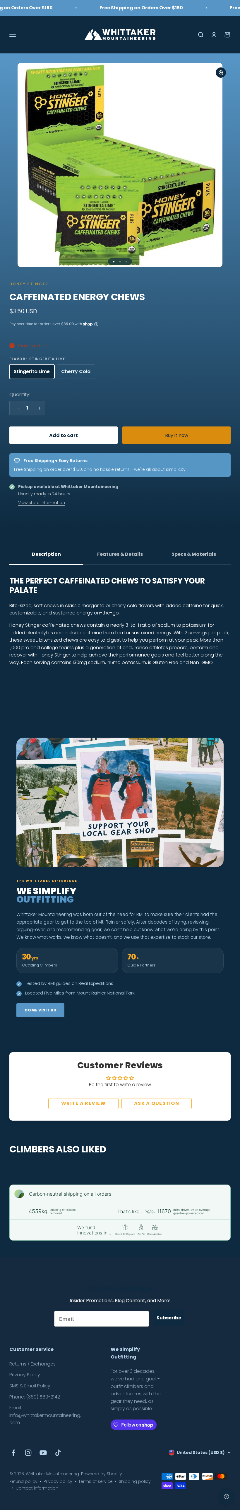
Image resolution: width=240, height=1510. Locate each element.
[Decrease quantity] (17, 408)
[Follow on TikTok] (58, 1453)
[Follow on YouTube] (43, 1453)
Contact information (37, 1488)
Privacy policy (58, 1481)
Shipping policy (135, 1481)
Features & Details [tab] (120, 554)
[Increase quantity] (38, 408)
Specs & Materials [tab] (194, 554)
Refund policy (23, 1481)
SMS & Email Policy (29, 1385)
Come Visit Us (40, 1010)
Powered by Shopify (101, 1474)
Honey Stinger (28, 283)
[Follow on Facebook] (13, 1453)
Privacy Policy (24, 1374)
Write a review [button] (83, 1103)
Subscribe (169, 1317)
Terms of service (95, 1481)
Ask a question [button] (156, 1103)
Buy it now (176, 435)
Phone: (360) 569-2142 (34, 1397)
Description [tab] (46, 554)
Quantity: (19, 394)
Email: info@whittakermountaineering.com (45, 1415)
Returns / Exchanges (32, 1364)
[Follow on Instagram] (28, 1453)
